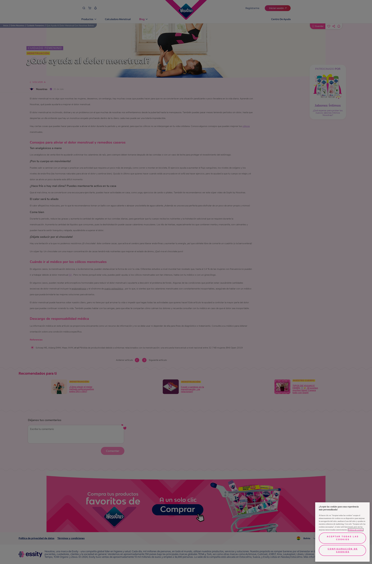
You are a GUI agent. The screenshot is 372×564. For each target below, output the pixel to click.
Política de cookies (355, 530)
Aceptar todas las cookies (343, 538)
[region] (342, 532)
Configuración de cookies (343, 550)
